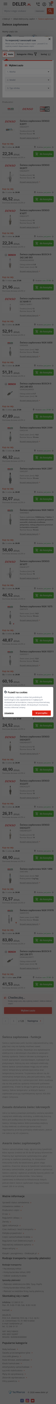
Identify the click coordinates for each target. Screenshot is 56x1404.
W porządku (41, 713)
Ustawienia (9, 713)
